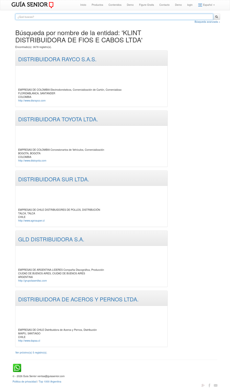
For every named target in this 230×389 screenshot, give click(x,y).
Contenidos (115, 4)
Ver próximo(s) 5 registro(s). (31, 352)
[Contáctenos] (215, 385)
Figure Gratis (146, 4)
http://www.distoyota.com (32, 160)
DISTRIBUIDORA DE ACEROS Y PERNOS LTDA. (78, 299)
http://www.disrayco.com (32, 100)
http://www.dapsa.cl (29, 340)
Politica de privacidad (25, 381)
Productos (97, 4)
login (190, 4)
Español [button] (207, 4)
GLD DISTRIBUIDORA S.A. (51, 239)
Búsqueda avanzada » (207, 21)
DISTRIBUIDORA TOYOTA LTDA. (58, 119)
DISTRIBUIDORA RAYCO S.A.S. (57, 59)
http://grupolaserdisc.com (32, 280)
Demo (130, 4)
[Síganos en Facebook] (209, 385)
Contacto (164, 4)
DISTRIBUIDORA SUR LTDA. (53, 179)
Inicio (83, 4)
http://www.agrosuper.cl (31, 220)
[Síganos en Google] (203, 385)
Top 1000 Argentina (50, 381)
